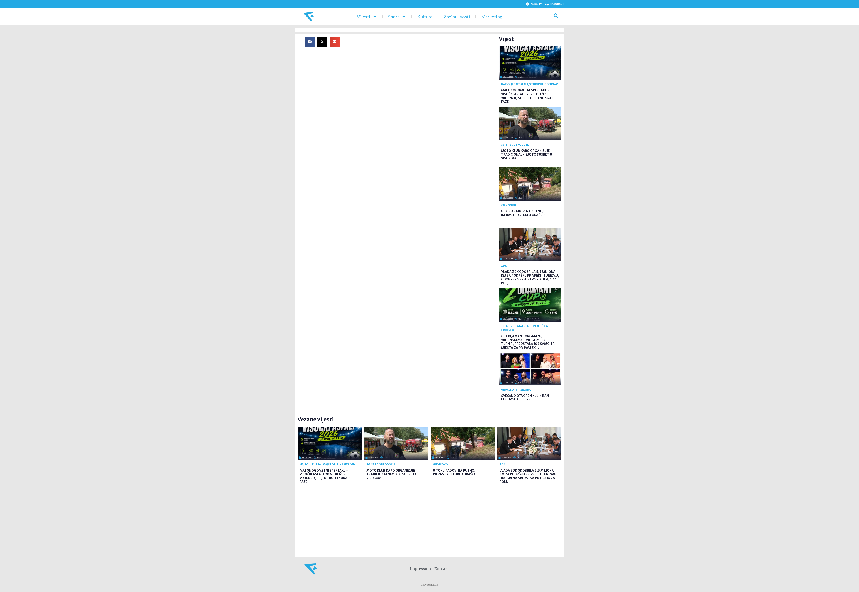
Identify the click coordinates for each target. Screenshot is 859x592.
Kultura (424, 16)
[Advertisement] (422, 68)
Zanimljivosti (457, 16)
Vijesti (363, 16)
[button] (310, 42)
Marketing (491, 16)
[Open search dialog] (555, 16)
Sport (393, 16)
